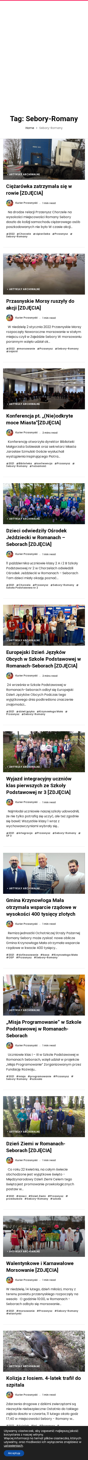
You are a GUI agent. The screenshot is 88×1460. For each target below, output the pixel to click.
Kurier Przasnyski (26, 203)
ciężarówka (42, 234)
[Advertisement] (44, 56)
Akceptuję (14, 1453)
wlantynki (15, 1313)
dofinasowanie (28, 955)
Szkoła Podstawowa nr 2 (22, 588)
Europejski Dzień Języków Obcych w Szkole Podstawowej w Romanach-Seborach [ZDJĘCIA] (43, 659)
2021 (11, 463)
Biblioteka (25, 463)
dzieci (22, 1196)
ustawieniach (13, 1445)
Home (30, 128)
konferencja (44, 463)
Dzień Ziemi (38, 1196)
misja (22, 1076)
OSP (11, 957)
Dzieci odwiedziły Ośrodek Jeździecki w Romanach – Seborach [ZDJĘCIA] (36, 537)
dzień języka (27, 711)
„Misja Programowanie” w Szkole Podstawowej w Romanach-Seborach (43, 1029)
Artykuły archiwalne (24, 174)
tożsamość (39, 466)
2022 (12, 234)
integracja (26, 833)
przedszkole (14, 1199)
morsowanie (27, 348)
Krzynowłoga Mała (51, 711)
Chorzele (25, 234)
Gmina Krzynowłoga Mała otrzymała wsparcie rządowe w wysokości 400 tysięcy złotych (41, 907)
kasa (46, 955)
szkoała (37, 1079)
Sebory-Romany (16, 236)
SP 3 (9, 836)
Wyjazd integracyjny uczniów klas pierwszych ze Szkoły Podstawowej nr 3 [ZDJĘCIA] (38, 785)
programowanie (40, 1076)
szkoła (57, 1199)
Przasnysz (61, 234)
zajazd (13, 351)
